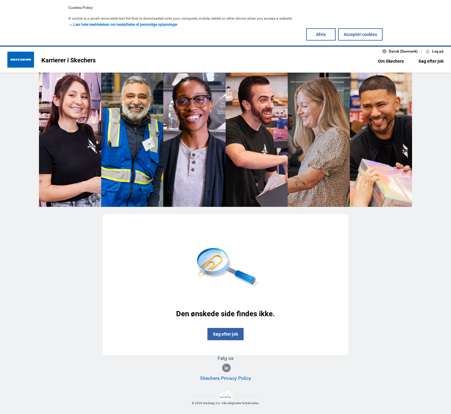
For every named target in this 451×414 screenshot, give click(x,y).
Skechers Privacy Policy (225, 378)
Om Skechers (391, 61)
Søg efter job (431, 61)
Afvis (321, 34)
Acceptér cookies (360, 34)
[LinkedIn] (226, 368)
